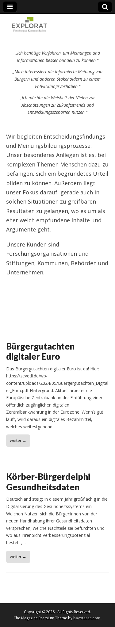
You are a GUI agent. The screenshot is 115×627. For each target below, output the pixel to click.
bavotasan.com (86, 618)
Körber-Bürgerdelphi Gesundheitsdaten (48, 481)
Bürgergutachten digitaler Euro (40, 351)
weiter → (18, 440)
